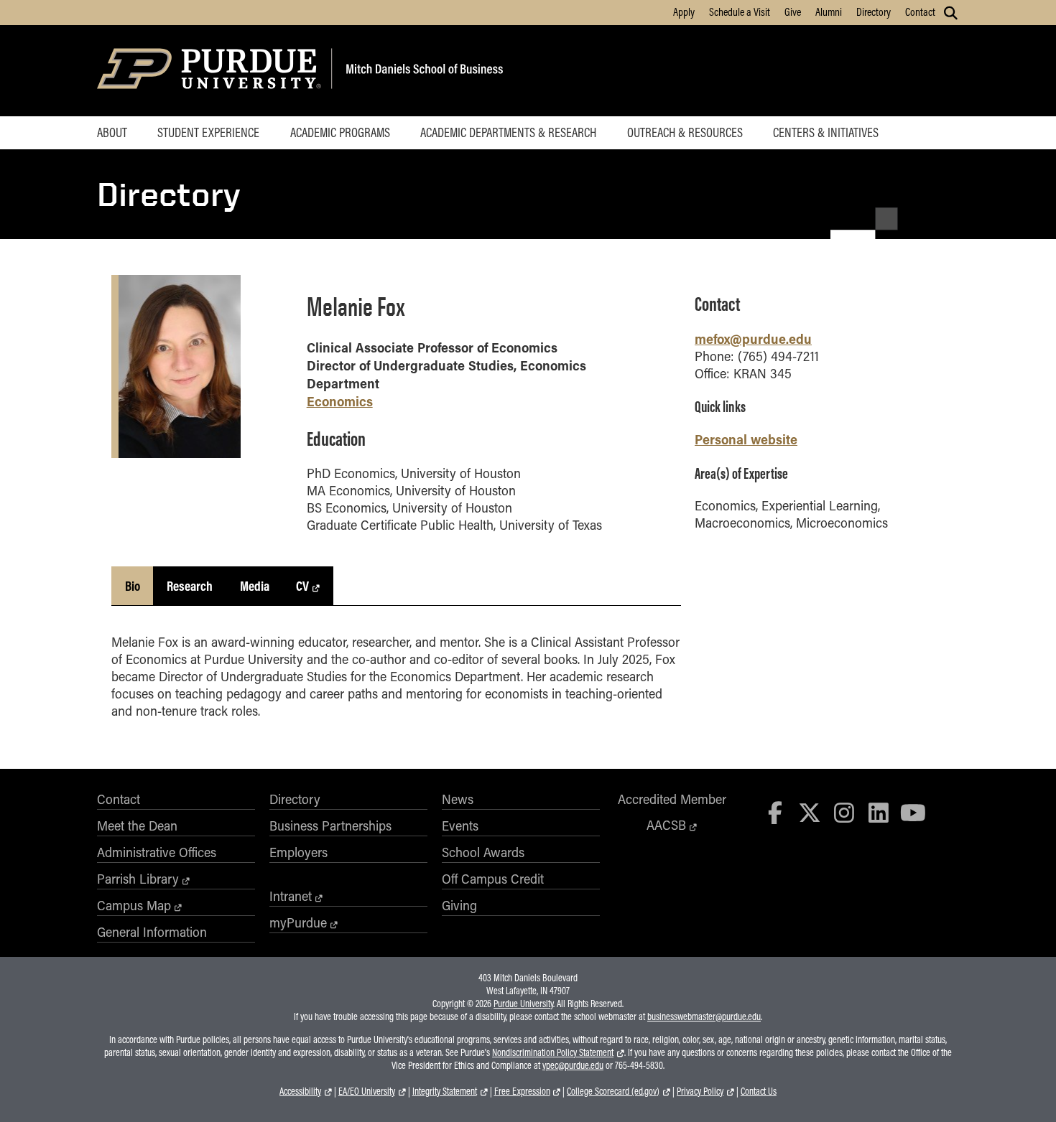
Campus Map (134, 905)
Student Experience (208, 132)
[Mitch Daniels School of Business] (422, 71)
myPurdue (298, 922)
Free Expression (522, 1091)
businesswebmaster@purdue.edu (704, 1016)
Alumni (828, 11)
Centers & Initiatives (826, 132)
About (112, 132)
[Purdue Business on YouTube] (913, 812)
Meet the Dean (137, 825)
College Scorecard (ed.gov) (613, 1091)
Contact (920, 11)
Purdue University (523, 1003)
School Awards (483, 852)
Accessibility (300, 1091)
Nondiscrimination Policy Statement (552, 1052)
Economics (340, 401)
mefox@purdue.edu (753, 338)
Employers (298, 852)
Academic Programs (340, 132)
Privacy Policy (700, 1091)
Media (254, 585)
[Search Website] (950, 13)
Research (190, 585)
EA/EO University (366, 1091)
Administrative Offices (156, 852)
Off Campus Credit (493, 878)
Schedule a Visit (739, 11)
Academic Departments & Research (508, 132)
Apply (684, 11)
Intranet (290, 895)
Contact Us (759, 1091)
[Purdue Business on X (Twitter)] (809, 812)
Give (792, 11)
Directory (873, 11)
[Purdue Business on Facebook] (775, 812)
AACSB (666, 824)
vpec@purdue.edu (572, 1065)
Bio (132, 585)
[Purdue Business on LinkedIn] (878, 812)
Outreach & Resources (685, 132)
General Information (152, 931)
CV (302, 585)
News (457, 799)
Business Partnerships (330, 825)
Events (460, 825)
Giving (459, 905)
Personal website (746, 439)
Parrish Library (138, 878)
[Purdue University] (211, 71)
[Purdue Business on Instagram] (844, 812)
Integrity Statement (444, 1091)
